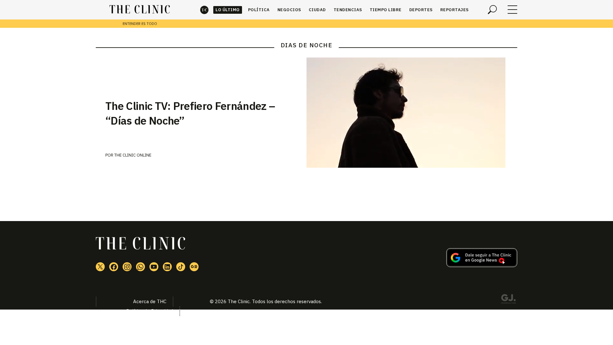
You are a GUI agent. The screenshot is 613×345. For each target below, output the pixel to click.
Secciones (512, 9)
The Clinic (204, 9)
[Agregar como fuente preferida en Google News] (481, 265)
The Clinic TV (153, 266)
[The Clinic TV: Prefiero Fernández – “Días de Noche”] (411, 112)
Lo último (228, 9)
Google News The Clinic (194, 266)
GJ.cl (508, 300)
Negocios (289, 9)
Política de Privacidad (149, 311)
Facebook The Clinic (113, 266)
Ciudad (317, 9)
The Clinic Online (132, 155)
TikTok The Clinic (180, 266)
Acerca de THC (149, 301)
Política (259, 9)
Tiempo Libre (386, 9)
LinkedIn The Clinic (167, 266)
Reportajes (454, 9)
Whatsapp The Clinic (140, 266)
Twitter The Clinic (100, 266)
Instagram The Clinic (127, 266)
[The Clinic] (140, 9)
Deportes (421, 9)
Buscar (492, 9)
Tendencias (348, 9)
